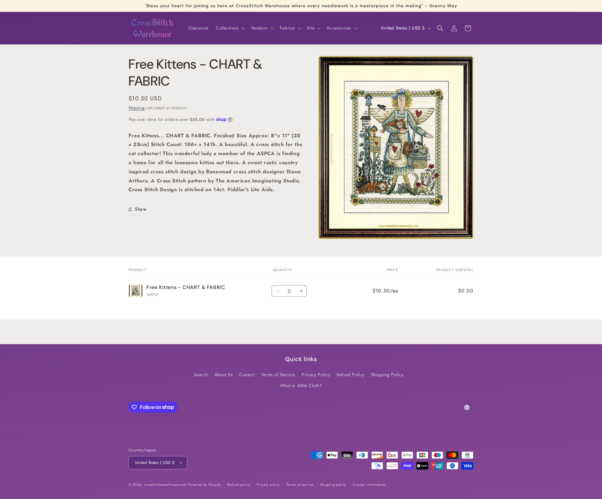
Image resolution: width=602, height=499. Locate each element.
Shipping (137, 108)
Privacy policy (268, 484)
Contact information (369, 484)
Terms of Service (278, 374)
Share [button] (140, 209)
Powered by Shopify (204, 484)
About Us (223, 374)
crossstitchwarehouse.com (165, 484)
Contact (247, 374)
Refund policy (238, 484)
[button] (229, 27)
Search (201, 374)
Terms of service (300, 484)
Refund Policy (351, 374)
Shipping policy (333, 484)
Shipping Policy (387, 374)
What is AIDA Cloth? (301, 385)
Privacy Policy (316, 374)
